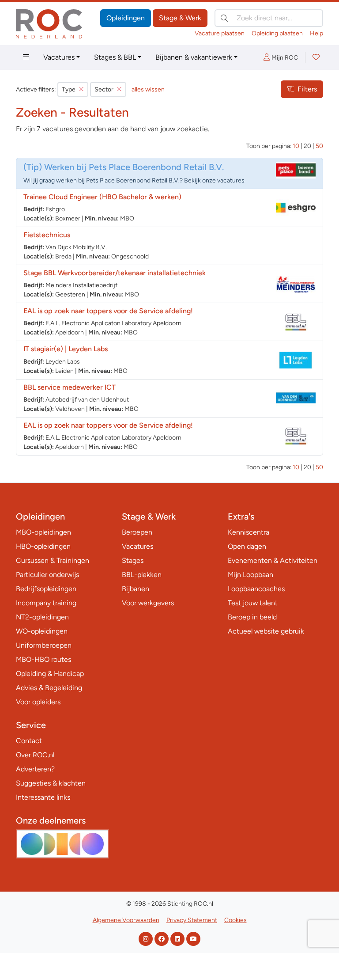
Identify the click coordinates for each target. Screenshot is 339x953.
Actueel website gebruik (266, 631)
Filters (307, 89)
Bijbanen (135, 589)
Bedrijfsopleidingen (46, 589)
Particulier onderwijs (47, 574)
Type (68, 89)
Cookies (235, 920)
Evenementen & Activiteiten (272, 560)
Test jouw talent (253, 603)
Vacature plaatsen (220, 33)
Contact (29, 741)
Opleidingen (125, 18)
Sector (103, 89)
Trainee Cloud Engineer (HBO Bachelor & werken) (102, 197)
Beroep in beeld (252, 617)
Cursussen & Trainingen (52, 560)
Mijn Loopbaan (250, 574)
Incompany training (46, 603)
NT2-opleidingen (42, 617)
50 (319, 146)
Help (316, 33)
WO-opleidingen (42, 631)
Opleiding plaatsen (277, 33)
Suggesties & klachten (51, 783)
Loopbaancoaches (256, 589)
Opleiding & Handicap (50, 673)
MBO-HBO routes (43, 659)
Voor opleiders (38, 702)
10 (296, 146)
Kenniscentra (248, 532)
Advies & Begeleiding (49, 687)
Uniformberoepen (44, 645)
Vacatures (59, 57)
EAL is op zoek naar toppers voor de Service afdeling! (108, 311)
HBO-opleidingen (43, 546)
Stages (132, 560)
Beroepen (137, 532)
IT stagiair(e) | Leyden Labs (65, 349)
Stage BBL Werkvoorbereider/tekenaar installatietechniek (114, 273)
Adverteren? (35, 769)
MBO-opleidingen (43, 532)
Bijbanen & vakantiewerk (193, 57)
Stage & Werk (180, 18)
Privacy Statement (191, 920)
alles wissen (148, 89)
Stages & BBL (115, 57)
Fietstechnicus (46, 235)
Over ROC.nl (35, 755)
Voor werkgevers (148, 603)
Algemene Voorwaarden (126, 920)
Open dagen (247, 546)
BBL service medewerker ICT (69, 387)
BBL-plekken (142, 574)
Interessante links (43, 797)
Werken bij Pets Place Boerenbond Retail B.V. (134, 167)
